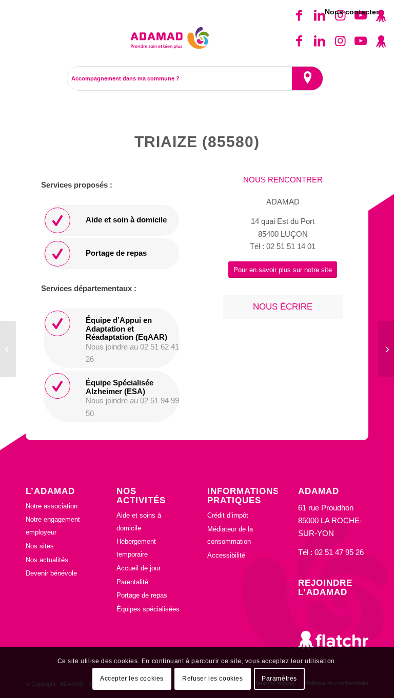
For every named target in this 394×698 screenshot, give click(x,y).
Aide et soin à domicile (126, 219)
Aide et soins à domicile (138, 521)
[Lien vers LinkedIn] (319, 41)
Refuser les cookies (212, 678)
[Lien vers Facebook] (299, 41)
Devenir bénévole (51, 573)
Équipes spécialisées (148, 609)
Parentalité (132, 582)
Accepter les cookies (132, 678)
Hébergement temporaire (136, 548)
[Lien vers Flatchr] (381, 41)
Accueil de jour (138, 568)
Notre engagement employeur (53, 526)
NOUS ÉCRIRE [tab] (282, 306)
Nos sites (40, 546)
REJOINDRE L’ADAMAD (325, 587)
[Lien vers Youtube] (360, 41)
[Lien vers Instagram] (340, 41)
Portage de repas (116, 253)
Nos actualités (47, 560)
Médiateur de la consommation (230, 535)
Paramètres (279, 678)
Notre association (51, 506)
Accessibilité (226, 555)
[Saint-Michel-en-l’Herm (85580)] (8, 349)
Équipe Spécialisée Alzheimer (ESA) (119, 387)
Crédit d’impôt (227, 515)
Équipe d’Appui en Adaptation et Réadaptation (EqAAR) (126, 328)
